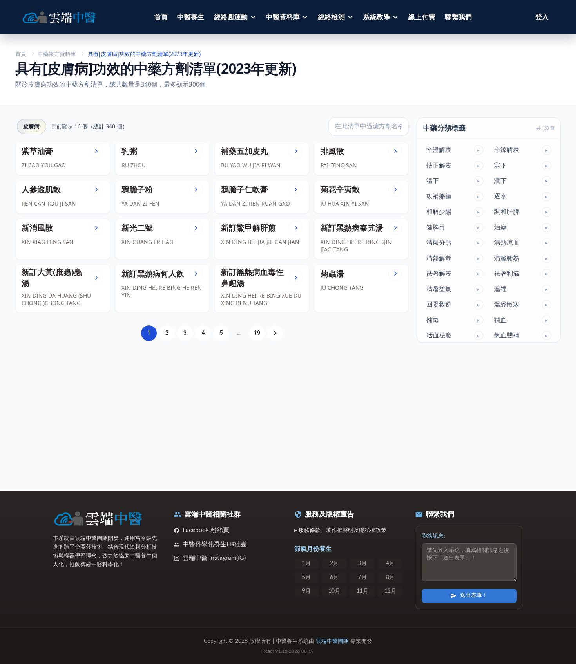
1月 (306, 563)
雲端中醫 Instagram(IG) (214, 558)
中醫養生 (191, 17)
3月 (362, 563)
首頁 (161, 17)
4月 (390, 563)
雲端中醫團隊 (332, 641)
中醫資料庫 (283, 17)
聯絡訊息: (433, 536)
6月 (334, 577)
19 (257, 332)
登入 (542, 17)
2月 (334, 563)
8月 (390, 577)
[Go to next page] (275, 333)
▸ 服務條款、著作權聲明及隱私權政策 (340, 530)
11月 (362, 591)
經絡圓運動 (231, 17)
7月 (362, 577)
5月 (306, 577)
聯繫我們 (458, 17)
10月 (334, 591)
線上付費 (422, 17)
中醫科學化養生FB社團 (214, 544)
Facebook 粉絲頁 (206, 530)
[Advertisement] (212, 411)
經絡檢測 (331, 17)
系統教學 (376, 17)
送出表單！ (473, 595)
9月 (306, 591)
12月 (390, 591)
